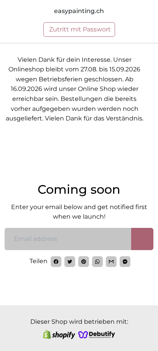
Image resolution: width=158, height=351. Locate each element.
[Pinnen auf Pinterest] (83, 261)
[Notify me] (142, 239)
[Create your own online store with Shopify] (59, 334)
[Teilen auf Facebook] (56, 261)
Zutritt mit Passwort (79, 29)
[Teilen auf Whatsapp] (97, 261)
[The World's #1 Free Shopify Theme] (96, 334)
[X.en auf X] (69, 261)
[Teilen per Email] (111, 261)
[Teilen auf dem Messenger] (125, 261)
